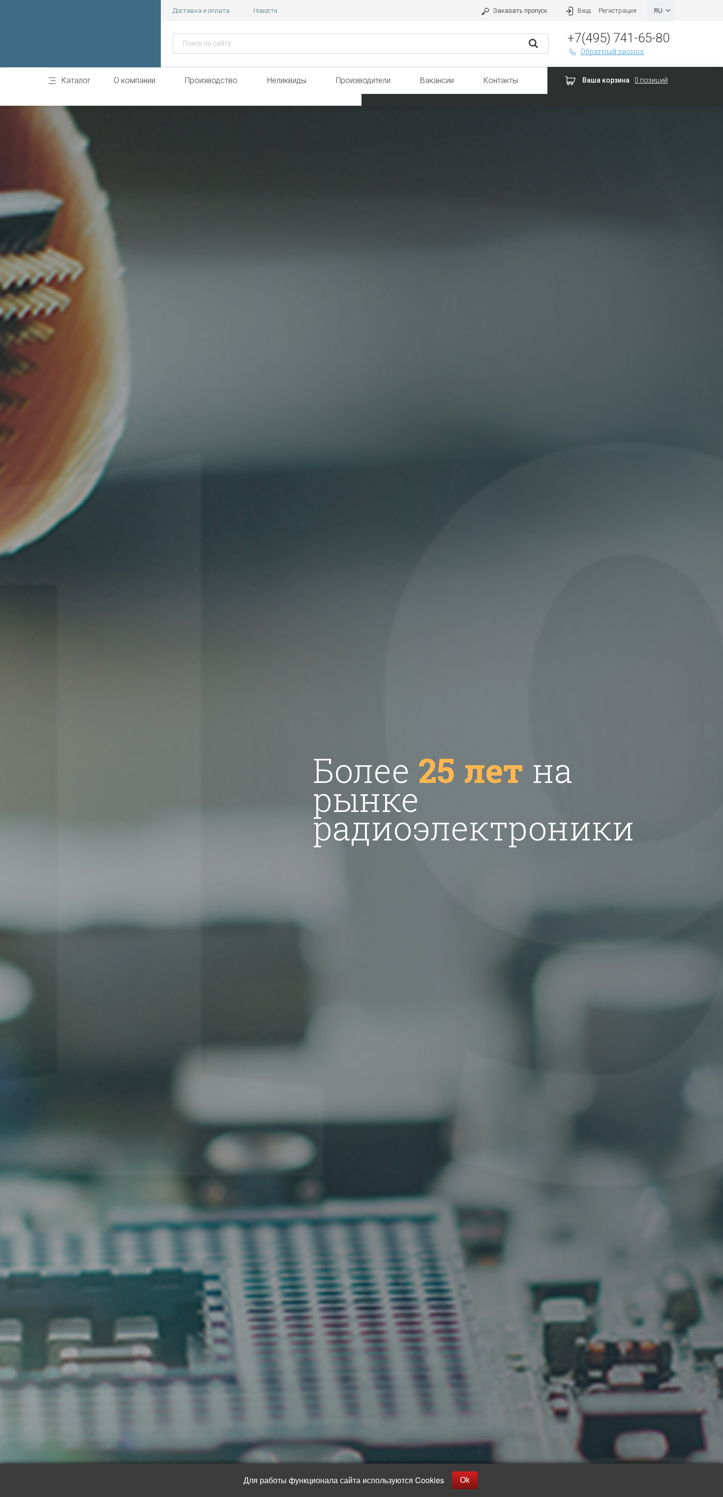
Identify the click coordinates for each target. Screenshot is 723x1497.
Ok (465, 1480)
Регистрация (617, 10)
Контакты (500, 80)
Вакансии (437, 80)
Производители (363, 80)
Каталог (76, 80)
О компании (134, 80)
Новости (265, 10)
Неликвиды (286, 80)
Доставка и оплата (201, 10)
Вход (584, 10)
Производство (211, 80)
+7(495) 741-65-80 (618, 37)
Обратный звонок (612, 51)
